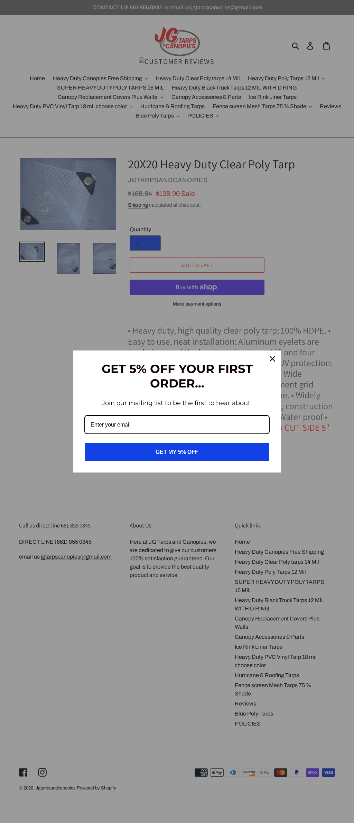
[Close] (272, 358)
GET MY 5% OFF (177, 452)
